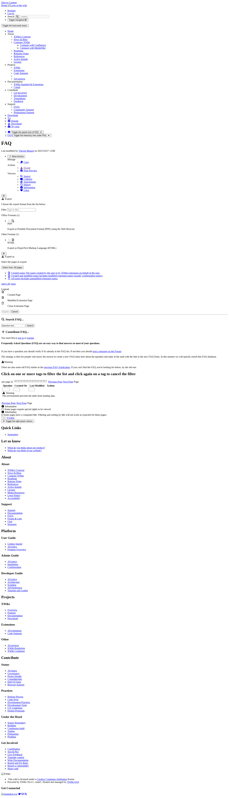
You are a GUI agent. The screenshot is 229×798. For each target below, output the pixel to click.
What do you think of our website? (24, 450)
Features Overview (16, 549)
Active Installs (21, 59)
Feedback (18, 101)
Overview (12, 610)
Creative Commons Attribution (52, 779)
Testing (11, 731)
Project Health (14, 676)
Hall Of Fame (14, 682)
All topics (12, 546)
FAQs (17, 107)
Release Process (15, 696)
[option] (117, 224)
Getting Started (14, 544)
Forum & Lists (14, 518)
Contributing (13, 749)
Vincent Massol (26, 151)
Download (12, 115)
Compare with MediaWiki (32, 48)
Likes (26, 190)
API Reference (14, 587)
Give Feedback (14, 754)
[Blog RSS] (25, 794)
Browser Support (15, 684)
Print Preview (30, 170)
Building (11, 725)
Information (29, 187)
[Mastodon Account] (9, 794)
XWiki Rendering (16, 648)
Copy (26, 162)
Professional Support (24, 112)
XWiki (17, 67)
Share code (12, 768)
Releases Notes (21, 53)
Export (26, 168)
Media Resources (15, 492)
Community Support (24, 109)
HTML (11, 242)
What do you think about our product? (26, 447)
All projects (19, 78)
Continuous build (15, 728)
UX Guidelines (14, 708)
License (17, 62)
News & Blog (20, 39)
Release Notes (14, 481)
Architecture (13, 582)
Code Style (12, 699)
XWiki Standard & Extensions (28, 84)
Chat (9, 521)
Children (27, 179)
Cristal (17, 87)
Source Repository (16, 722)
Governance (13, 673)
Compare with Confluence (33, 45)
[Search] (17, 16)
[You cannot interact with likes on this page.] (3, 418)
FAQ (9, 135)
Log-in (10, 13)
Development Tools (17, 705)
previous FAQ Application (57, 367)
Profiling (11, 736)
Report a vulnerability (18, 765)
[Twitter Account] (19, 794)
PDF (9, 223)
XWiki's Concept (22, 36)
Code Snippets (21, 73)
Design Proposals (16, 710)
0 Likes (10, 417)
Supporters (12, 434)
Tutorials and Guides (17, 590)
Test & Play (13, 751)
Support (11, 510)
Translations (20, 98)
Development (20, 95)
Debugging (13, 734)
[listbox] (114, 231)
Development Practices (18, 702)
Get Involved (20, 93)
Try (9, 118)
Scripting (11, 585)
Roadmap (18, 50)
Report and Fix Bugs (17, 763)
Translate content (15, 757)
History (27, 184)
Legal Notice (13, 495)
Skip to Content (9, 2)
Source (27, 176)
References (19, 56)
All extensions (14, 630)
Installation (12, 564)
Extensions (19, 70)
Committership (14, 679)
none (13, 284)
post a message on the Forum (107, 351)
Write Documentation (18, 760)
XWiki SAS (73, 782)
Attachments (29, 182)
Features (11, 613)
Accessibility (13, 498)
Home (10, 31)
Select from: (12, 267)
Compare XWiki (22, 42)
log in (21, 338)
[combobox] (21, 389)
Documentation (15, 513)
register (30, 338)
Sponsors (12, 524)
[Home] (9, 132)
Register (11, 10)
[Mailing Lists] (22, 794)
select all (5, 284)
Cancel (15, 311)
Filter (4, 209)
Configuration (14, 567)
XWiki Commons (16, 651)
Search (10, 16)
